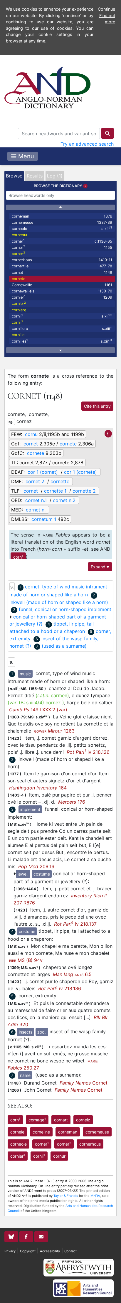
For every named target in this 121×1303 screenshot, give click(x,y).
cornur (59, 1156)
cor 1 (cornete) (80, 472)
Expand (99, 566)
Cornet (83, 1083)
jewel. (23, 873)
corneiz (83, 1119)
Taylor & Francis (65, 1196)
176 (71, 802)
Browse (14, 176)
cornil (62, 315)
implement (30, 809)
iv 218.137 (75, 924)
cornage (37, 1119)
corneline (41, 1131)
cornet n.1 (36, 500)
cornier (62, 297)
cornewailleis (62, 291)
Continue (106, 8)
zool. (41, 1031)
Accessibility (50, 1251)
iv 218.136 (59, 988)
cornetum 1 (43, 519)
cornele (17, 1131)
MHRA (95, 1196)
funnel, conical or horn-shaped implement (65, 609)
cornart (61, 1119)
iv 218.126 (88, 752)
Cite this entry (97, 406)
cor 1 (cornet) (43, 472)
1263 (54, 731)
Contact (70, 1251)
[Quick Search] (107, 133)
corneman (62, 216)
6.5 (72, 974)
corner (62, 241)
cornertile (62, 266)
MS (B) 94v (26, 960)
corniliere (62, 328)
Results (35, 176)
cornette (60, 481)
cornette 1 (55, 491)
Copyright (28, 1251)
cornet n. (36, 510)
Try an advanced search (87, 144)
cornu (31, 434)
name (25, 1075)
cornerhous (62, 260)
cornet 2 (35, 481)
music (25, 673)
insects (25, 1031)
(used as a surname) (64, 646)
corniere (19, 310)
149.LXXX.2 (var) (38, 710)
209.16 (36, 866)
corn (18, 557)
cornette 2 (84, 491)
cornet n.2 (64, 500)
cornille (18, 335)
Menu (25, 156)
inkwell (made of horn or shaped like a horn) (58, 602)
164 (38, 788)
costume (41, 873)
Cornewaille (62, 285)
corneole (62, 228)
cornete (18, 279)
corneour (20, 235)
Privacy (10, 1251)
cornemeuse (62, 222)
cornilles (62, 340)
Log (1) (55, 176)
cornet (62, 272)
